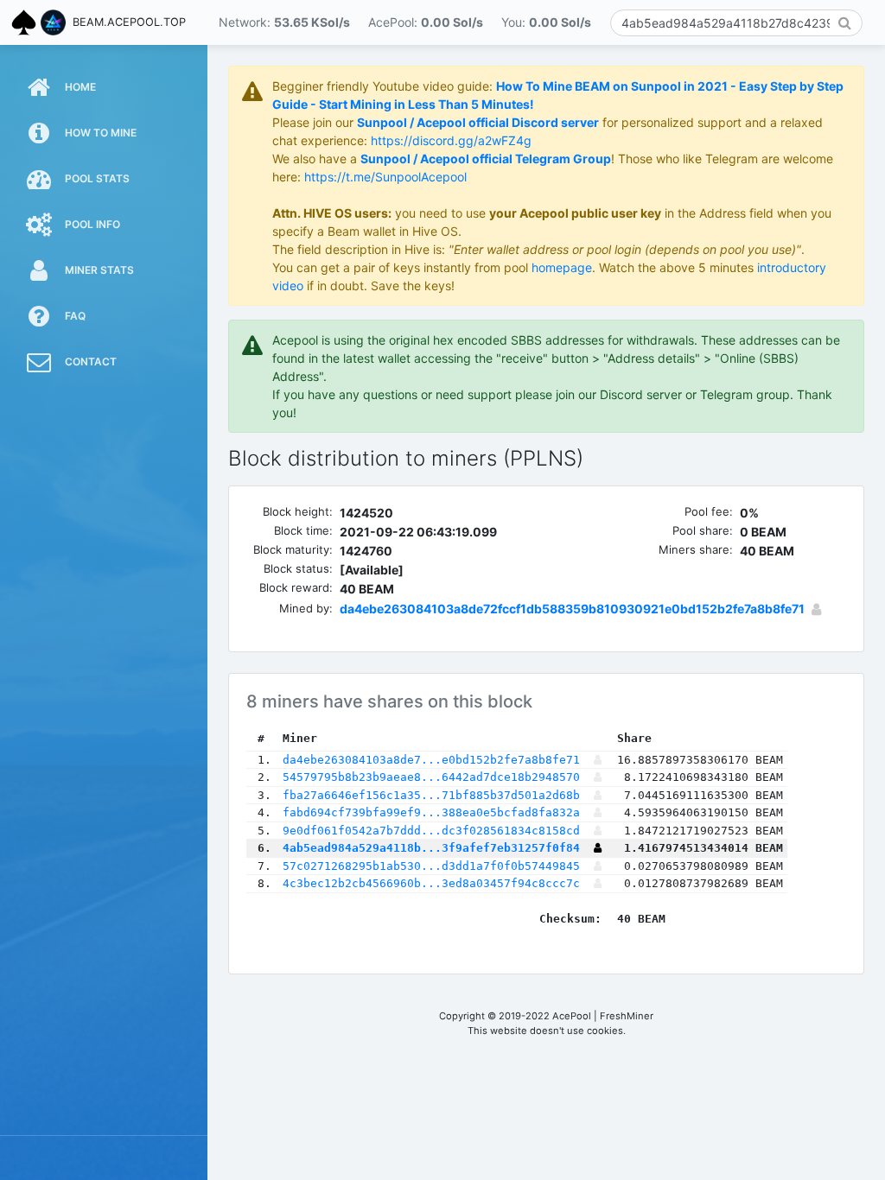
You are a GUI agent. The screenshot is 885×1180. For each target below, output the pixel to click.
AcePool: (425, 22)
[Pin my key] (816, 609)
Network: (284, 22)
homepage (562, 267)
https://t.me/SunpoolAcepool (385, 176)
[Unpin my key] (598, 847)
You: (546, 22)
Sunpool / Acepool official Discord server (478, 122)
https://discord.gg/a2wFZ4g (451, 140)
